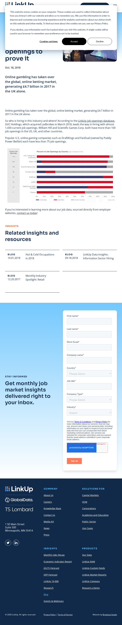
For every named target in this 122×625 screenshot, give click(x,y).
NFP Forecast (50, 574)
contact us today (27, 213)
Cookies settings (49, 41)
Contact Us (49, 515)
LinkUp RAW (88, 561)
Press (46, 534)
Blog (46, 594)
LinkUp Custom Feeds (93, 568)
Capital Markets (90, 495)
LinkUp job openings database (96, 121)
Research (49, 587)
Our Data (87, 554)
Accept (74, 41)
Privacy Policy (50, 614)
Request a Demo (91, 587)
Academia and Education (95, 515)
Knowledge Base (52, 508)
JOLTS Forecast (51, 568)
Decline (100, 41)
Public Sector (89, 521)
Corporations (89, 508)
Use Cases (87, 528)
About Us (48, 495)
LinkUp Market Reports (94, 574)
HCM (84, 501)
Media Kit (49, 521)
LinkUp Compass (91, 581)
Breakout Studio (110, 614)
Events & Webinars (54, 601)
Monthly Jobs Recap (54, 554)
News (47, 528)
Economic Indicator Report (58, 561)
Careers (48, 501)
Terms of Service (65, 614)
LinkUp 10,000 (51, 581)
